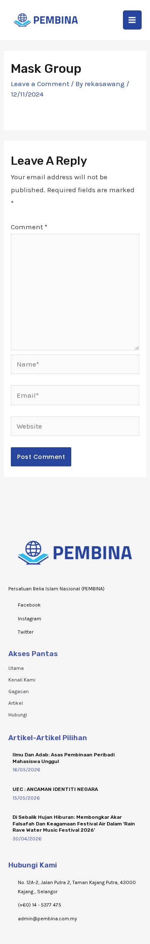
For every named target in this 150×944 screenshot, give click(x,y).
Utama (16, 668)
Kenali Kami (21, 680)
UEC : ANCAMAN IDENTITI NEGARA (55, 789)
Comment (29, 227)
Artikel (15, 703)
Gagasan (18, 691)
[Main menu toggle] (132, 20)
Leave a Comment (40, 83)
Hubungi (17, 715)
